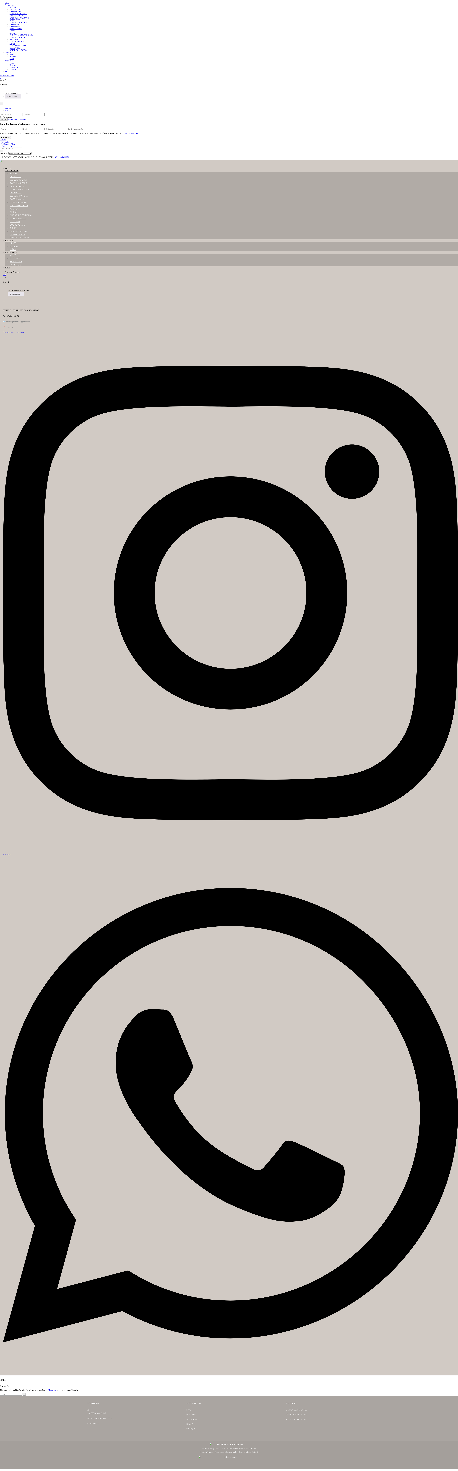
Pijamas (8, 52)
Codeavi (255, 1452)
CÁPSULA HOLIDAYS (19, 18)
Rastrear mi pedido (7, 76)
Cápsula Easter (15, 11)
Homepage (52, 1390)
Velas (12, 63)
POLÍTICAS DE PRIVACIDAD (296, 1419)
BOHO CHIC (15, 20)
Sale (6, 72)
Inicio (7, 3)
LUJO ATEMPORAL (18, 46)
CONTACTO (191, 1429)
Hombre (13, 57)
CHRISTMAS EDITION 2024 (21, 35)
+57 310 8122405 (93, 1423)
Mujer (12, 54)
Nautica (12, 31)
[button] (1, 101)
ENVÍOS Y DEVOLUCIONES (296, 1410)
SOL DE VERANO (17, 41)
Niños (12, 59)
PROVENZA (15, 9)
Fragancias (14, 67)
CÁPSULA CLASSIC (18, 14)
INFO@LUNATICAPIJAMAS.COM (99, 1418)
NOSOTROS (191, 1415)
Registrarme (9, 110)
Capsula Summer (16, 26)
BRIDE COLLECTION (19, 50)
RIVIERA (13, 7)
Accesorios (9, 61)
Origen (12, 44)
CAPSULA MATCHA (18, 22)
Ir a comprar (12, 96)
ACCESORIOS (191, 1419)
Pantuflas (13, 69)
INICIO (188, 1410)
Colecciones (9, 5)
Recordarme (7, 117)
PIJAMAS (189, 1424)
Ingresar (8, 108)
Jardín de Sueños (16, 29)
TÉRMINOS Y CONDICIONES (296, 1415)
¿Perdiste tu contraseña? (17, 119)
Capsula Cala (15, 24)
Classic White (15, 48)
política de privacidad (131, 133)
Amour (12, 33)
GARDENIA (15, 39)
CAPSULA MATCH (18, 37)
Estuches (13, 65)
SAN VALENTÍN (17, 16)
